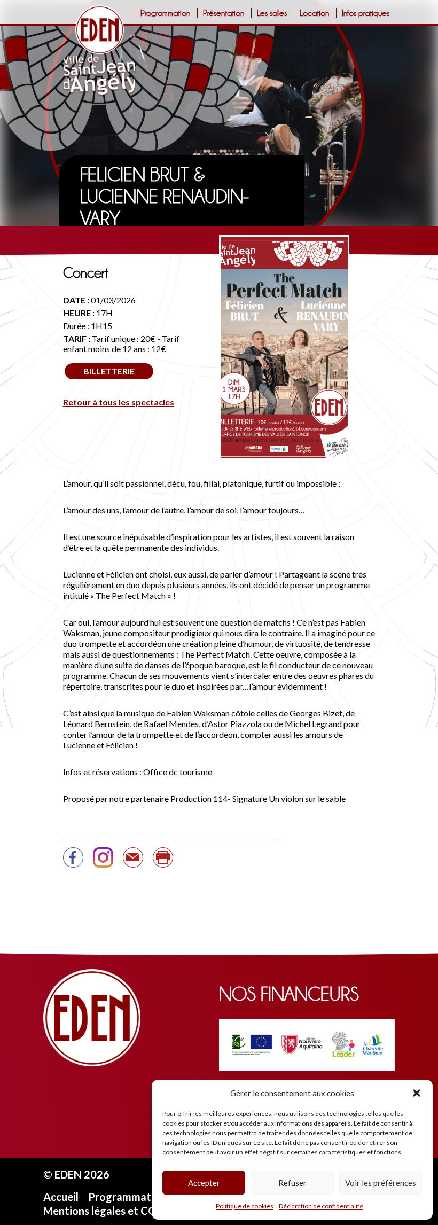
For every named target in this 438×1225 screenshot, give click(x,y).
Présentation (223, 13)
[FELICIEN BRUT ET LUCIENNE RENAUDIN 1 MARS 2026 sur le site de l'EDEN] (73, 862)
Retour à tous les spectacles (118, 402)
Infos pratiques (365, 13)
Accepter (204, 1183)
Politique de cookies (244, 1206)
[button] (416, 1093)
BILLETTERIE (109, 371)
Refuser (292, 1183)
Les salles (272, 13)
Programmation (165, 13)
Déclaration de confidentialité (321, 1206)
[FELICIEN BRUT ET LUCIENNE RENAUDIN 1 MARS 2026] (133, 862)
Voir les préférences (380, 1183)
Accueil (61, 1196)
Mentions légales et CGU (103, 1210)
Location (314, 13)
